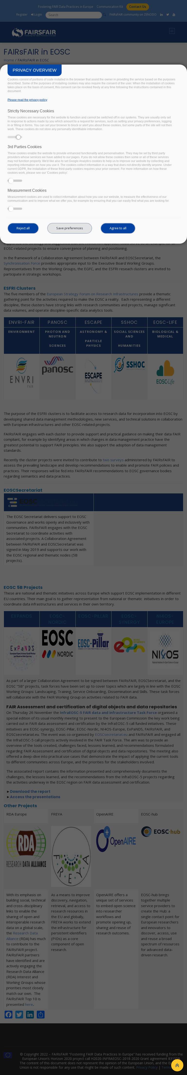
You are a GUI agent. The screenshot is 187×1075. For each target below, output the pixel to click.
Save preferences (69, 228)
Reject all (23, 228)
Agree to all (118, 228)
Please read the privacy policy (27, 100)
